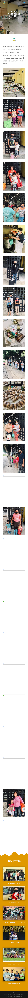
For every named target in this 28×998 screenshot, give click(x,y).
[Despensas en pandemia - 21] (14, 476)
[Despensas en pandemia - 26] (14, 127)
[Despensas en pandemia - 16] (14, 441)
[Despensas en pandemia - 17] (14, 221)
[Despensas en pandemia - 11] (14, 820)
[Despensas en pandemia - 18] (14, 570)
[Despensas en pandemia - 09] (14, 538)
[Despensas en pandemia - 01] (14, 347)
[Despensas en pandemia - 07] (14, 601)
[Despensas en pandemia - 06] (14, 632)
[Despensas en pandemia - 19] (14, 695)
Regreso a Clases (14, 984)
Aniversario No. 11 (14, 883)
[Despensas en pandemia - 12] (14, 315)
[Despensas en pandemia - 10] (14, 159)
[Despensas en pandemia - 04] (14, 664)
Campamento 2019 (14, 964)
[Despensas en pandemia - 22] (14, 726)
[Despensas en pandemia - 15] (14, 253)
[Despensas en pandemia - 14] (14, 378)
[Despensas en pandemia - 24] (14, 817)
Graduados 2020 (14, 903)
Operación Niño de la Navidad (14, 922)
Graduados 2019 (14, 942)
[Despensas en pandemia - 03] (14, 409)
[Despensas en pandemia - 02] (14, 96)
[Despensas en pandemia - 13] (14, 758)
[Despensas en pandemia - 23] (14, 472)
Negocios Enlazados (17, 996)
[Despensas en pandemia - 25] (14, 190)
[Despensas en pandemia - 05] (14, 535)
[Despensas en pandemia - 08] (14, 284)
